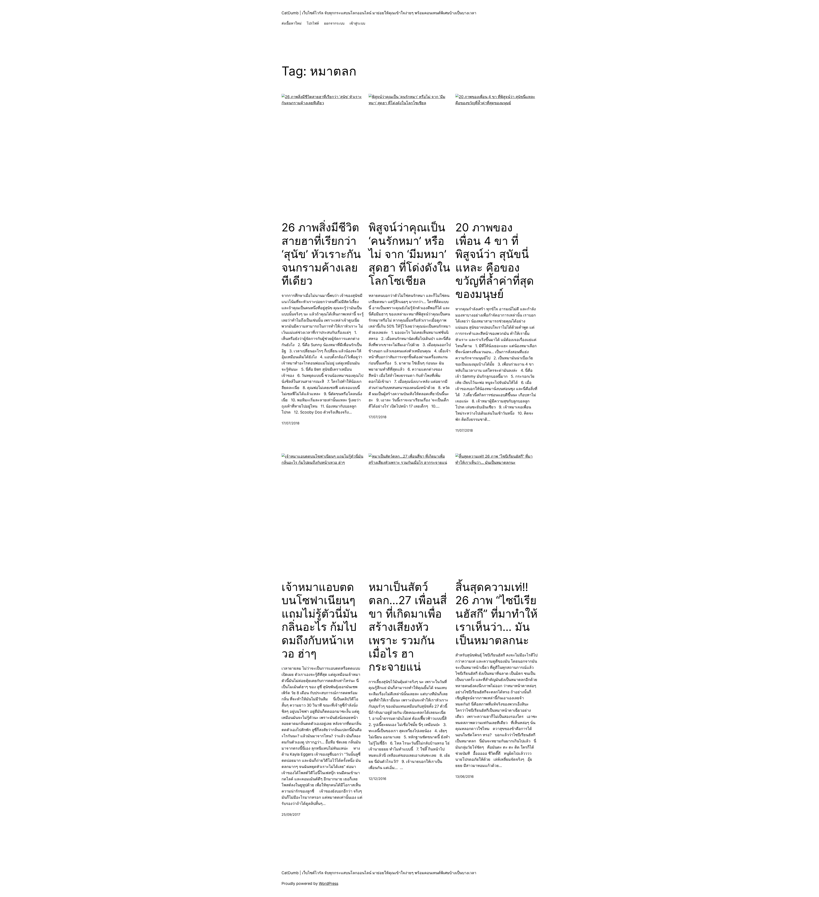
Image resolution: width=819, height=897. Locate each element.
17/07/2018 (290, 423)
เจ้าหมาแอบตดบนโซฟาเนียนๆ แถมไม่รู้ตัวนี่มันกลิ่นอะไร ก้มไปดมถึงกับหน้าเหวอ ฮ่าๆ (319, 620)
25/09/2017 (291, 814)
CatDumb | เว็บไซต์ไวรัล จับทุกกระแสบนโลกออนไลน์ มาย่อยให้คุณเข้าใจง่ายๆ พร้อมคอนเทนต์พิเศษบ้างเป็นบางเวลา (379, 13)
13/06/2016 (464, 776)
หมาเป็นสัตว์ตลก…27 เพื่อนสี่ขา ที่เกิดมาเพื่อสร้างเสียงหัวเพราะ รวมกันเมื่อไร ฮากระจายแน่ (408, 627)
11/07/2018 (464, 430)
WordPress (328, 883)
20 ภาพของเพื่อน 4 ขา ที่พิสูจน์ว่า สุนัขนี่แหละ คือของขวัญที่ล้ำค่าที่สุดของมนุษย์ (494, 261)
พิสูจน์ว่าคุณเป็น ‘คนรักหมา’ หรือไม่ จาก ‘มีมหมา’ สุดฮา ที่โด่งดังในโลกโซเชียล (409, 254)
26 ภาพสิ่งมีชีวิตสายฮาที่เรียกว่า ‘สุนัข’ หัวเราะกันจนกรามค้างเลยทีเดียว (321, 254)
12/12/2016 (377, 779)
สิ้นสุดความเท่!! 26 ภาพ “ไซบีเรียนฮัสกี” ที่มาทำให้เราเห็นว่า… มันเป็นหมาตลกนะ (496, 614)
